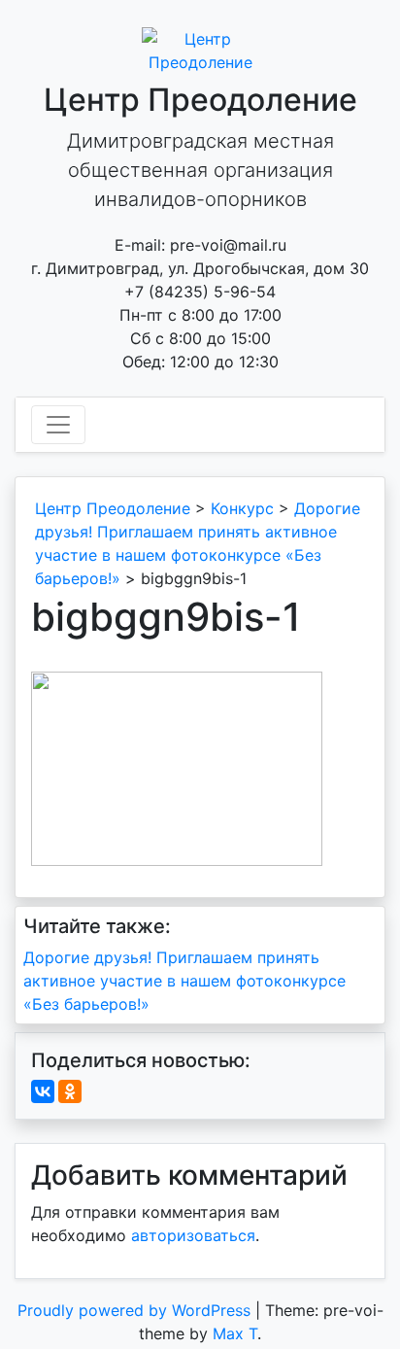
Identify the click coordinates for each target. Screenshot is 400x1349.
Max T (235, 1333)
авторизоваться (193, 1235)
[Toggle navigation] (58, 424)
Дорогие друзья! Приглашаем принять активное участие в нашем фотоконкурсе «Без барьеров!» (184, 981)
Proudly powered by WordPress (136, 1310)
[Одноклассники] (70, 1091)
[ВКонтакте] (42, 1091)
